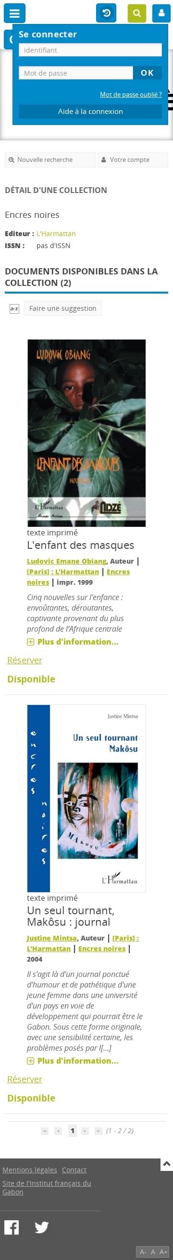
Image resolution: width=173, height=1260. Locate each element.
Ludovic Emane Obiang (66, 561)
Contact (74, 1169)
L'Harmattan (56, 233)
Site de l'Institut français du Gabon (46, 1187)
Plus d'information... (78, 641)
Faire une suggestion (63, 308)
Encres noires (101, 948)
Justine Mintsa (52, 937)
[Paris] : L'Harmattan (63, 571)
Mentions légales (29, 1169)
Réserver (24, 660)
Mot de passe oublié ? (131, 95)
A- (143, 1251)
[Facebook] (11, 1227)
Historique (106, 13)
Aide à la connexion (90, 111)
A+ (164, 1251)
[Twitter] (41, 1227)
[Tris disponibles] (14, 308)
